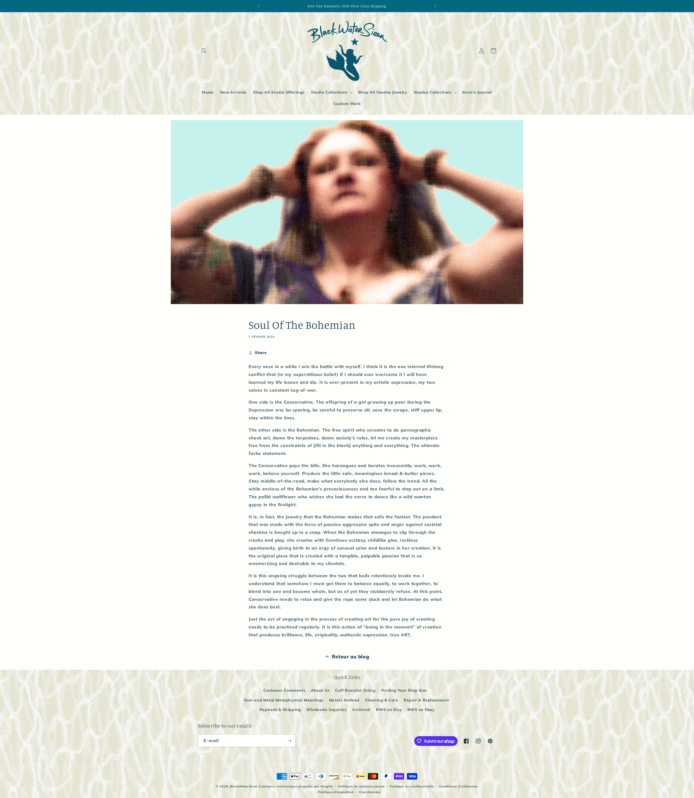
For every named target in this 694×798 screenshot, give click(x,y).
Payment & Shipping (280, 709)
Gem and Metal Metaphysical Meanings (283, 700)
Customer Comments (284, 690)
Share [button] (261, 352)
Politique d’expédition (336, 792)
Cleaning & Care (381, 700)
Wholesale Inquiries (326, 709)
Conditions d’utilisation (458, 786)
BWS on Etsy (389, 709)
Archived (361, 709)
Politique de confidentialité (412, 786)
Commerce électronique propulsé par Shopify (296, 786)
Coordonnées (370, 792)
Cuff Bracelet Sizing (355, 690)
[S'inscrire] (289, 740)
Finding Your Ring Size (404, 690)
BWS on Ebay (421, 709)
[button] (204, 51)
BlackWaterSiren (244, 786)
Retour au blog (350, 656)
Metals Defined (344, 700)
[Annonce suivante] (435, 6)
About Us (320, 690)
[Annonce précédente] (259, 6)
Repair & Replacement (426, 700)
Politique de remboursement (361, 786)
